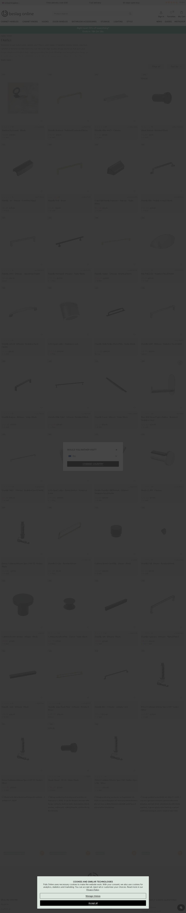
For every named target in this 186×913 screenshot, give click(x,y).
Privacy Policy (92, 890)
